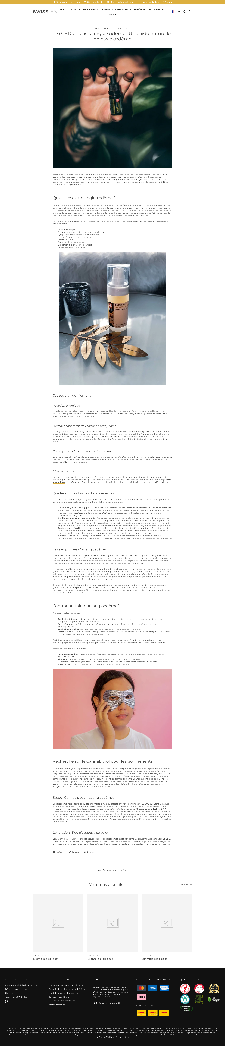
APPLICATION (122, 9)
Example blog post (45, 958)
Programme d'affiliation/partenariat (22, 985)
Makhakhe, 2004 (155, 773)
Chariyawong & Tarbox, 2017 (151, 809)
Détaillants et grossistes (16, 989)
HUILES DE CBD (68, 9)
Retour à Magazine (114, 870)
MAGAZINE (159, 9)
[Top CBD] (186, 1008)
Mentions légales (57, 1005)
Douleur (101, 28)
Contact (9, 993)
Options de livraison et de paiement (66, 985)
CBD (163, 182)
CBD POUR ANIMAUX (88, 9)
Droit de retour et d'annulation (64, 993)
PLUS (111, 14)
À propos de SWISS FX (16, 997)
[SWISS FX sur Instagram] (6, 1001)
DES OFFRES (107, 9)
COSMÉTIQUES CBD (142, 9)
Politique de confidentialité (62, 1001)
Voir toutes (186, 884)
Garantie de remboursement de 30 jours (68, 989)
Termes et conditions (59, 997)
